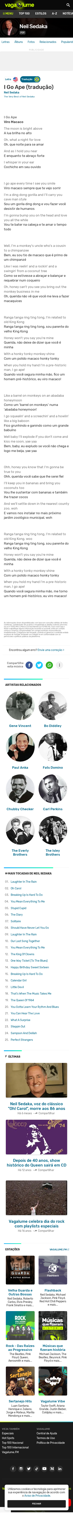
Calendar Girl (18, 980)
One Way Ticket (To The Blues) (29, 960)
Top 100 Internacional (15, 1447)
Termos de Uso (46, 1438)
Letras (6, 42)
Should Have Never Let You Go (30, 928)
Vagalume (19, 5)
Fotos (31, 42)
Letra (8, 79)
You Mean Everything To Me (28, 901)
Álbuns (18, 42)
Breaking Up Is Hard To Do (27, 895)
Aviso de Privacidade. (37, 1495)
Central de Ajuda (47, 1433)
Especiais (8, 1433)
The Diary (17, 914)
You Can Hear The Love (25, 1013)
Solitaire (16, 921)
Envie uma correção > (51, 650)
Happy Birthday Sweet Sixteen (30, 967)
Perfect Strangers (22, 1040)
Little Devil (17, 987)
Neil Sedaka (33, 26)
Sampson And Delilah (24, 1033)
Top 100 (24, 13)
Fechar (36, 1503)
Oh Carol (16, 888)
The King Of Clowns (22, 954)
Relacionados (48, 42)
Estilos (40, 13)
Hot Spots (8, 1438)
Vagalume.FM (58, 1249)
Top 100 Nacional (12, 1443)
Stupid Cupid (18, 908)
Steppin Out (18, 1026)
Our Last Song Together (25, 941)
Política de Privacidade (51, 1443)
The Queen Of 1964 (22, 1000)
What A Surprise (20, 1020)
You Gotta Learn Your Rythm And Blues (35, 1007)
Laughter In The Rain (24, 881)
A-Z (54, 13)
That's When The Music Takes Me (31, 993)
